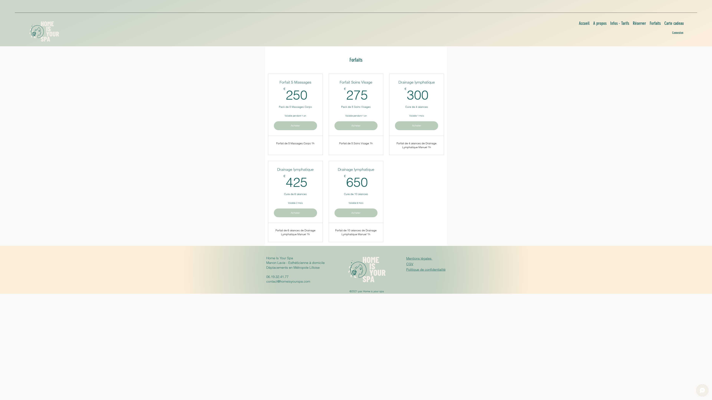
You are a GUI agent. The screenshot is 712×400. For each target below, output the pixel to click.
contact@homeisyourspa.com (288, 281)
